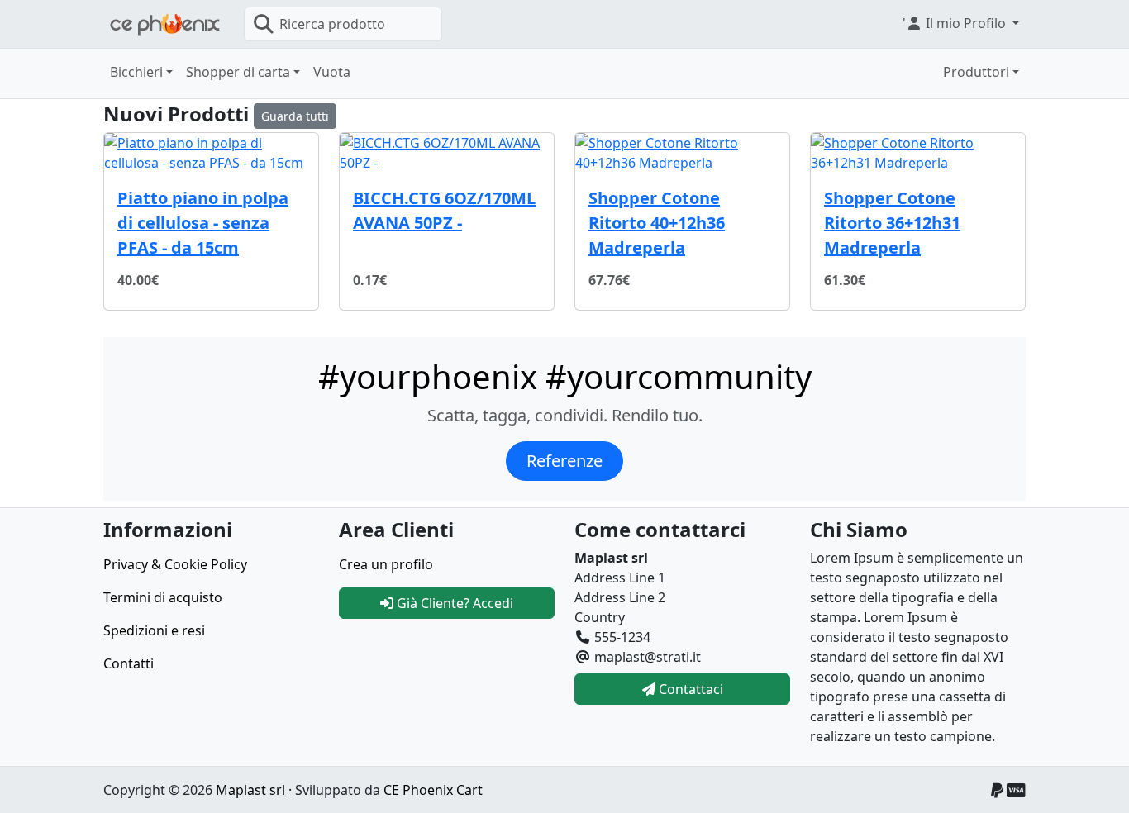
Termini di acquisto (162, 597)
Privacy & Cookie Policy (175, 564)
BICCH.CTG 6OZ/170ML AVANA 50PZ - (444, 210)
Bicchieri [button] (136, 72)
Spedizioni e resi (154, 630)
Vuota (331, 72)
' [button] (954, 23)
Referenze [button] (564, 460)
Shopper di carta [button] (238, 72)
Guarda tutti (295, 116)
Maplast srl (250, 790)
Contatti (128, 663)
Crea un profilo (386, 564)
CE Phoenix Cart (433, 790)
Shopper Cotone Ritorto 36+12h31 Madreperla (892, 223)
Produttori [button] (976, 72)
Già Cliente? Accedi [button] (453, 603)
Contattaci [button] (689, 689)
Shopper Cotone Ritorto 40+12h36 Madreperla (656, 223)
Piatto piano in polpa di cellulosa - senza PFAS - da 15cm (202, 223)
